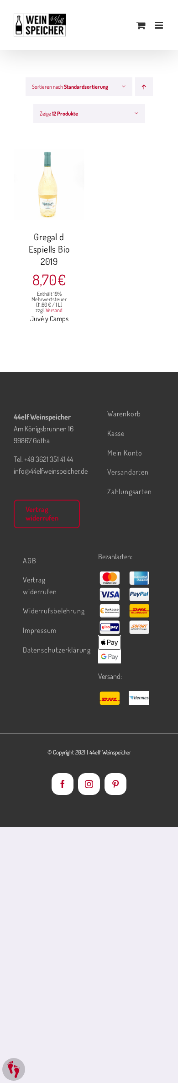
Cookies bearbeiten (14, 1069)
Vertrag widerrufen (42, 513)
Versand (54, 310)
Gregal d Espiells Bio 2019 (49, 249)
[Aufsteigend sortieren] (144, 86)
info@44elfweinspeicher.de (51, 471)
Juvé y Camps (49, 318)
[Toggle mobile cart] (141, 25)
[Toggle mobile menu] (159, 25)
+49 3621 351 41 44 (48, 459)
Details (56, 190)
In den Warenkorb (49, 181)
